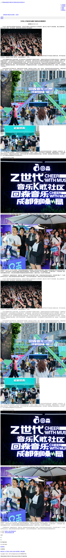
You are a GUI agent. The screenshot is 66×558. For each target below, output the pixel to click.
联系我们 (63, 10)
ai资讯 (62, 7)
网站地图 (23, 551)
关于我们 (63, 6)
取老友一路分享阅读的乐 (10, 531)
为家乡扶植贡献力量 (9, 532)
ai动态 (62, 8)
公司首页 (63, 4)
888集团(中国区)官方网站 (9, 14)
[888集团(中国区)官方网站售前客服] (1, 537)
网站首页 (3, 551)
